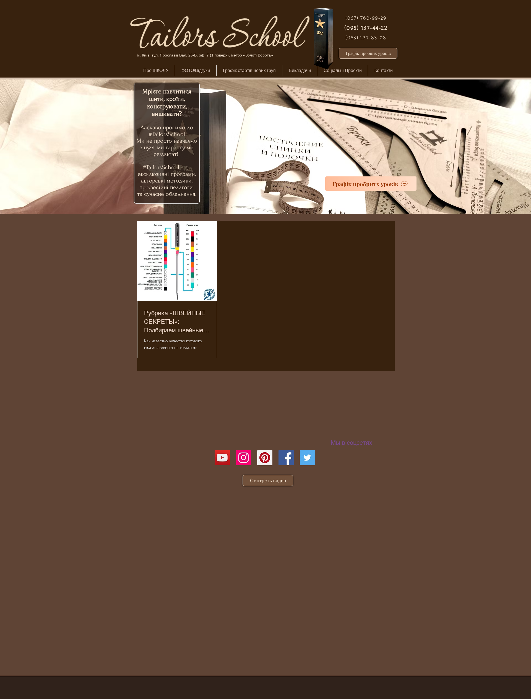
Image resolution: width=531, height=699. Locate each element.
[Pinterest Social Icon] (264, 457)
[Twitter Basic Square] (307, 457)
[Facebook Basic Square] (286, 457)
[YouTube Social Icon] (222, 457)
